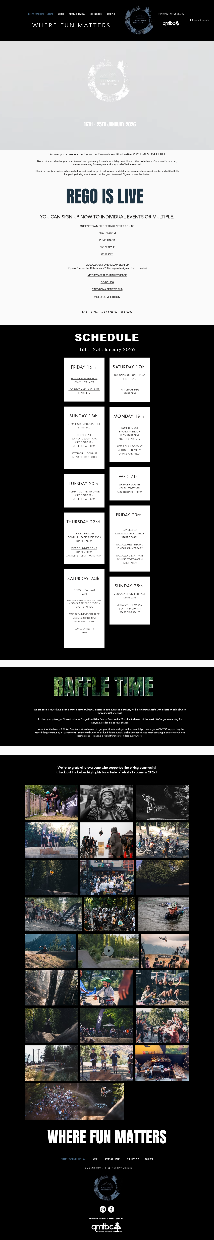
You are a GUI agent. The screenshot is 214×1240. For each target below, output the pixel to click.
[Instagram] (103, 1209)
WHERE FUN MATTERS (71, 25)
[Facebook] (111, 1209)
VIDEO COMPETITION (107, 297)
